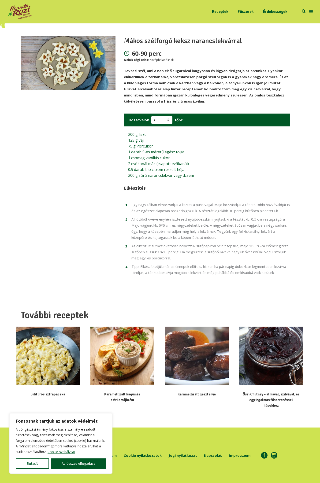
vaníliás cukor (149, 157)
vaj (136, 140)
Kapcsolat (213, 455)
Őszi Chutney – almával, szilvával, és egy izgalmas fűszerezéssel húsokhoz (271, 400)
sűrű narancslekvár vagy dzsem (161, 175)
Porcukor (140, 146)
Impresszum (239, 455)
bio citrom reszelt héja (156, 169)
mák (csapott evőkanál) (158, 163)
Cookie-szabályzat (61, 452)
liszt (137, 134)
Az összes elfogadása (78, 463)
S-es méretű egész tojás (156, 152)
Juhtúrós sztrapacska (48, 394)
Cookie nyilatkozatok (143, 455)
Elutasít (32, 463)
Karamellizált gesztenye (197, 394)
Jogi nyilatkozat (183, 455)
